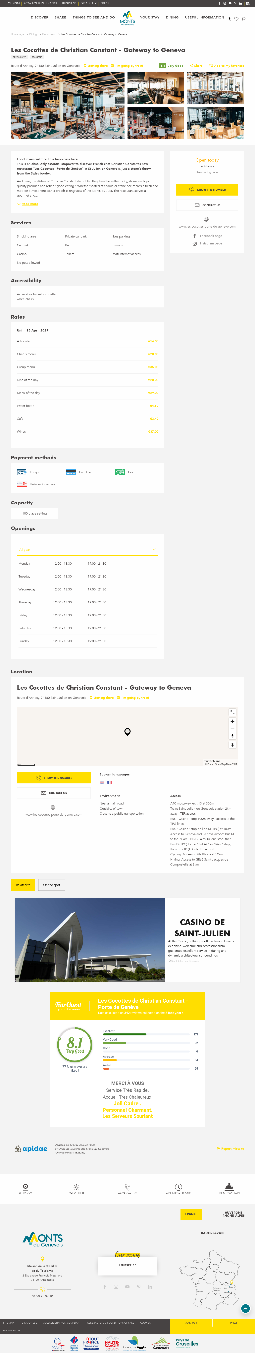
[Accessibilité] (229, 18)
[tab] (83, 549)
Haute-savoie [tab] (212, 1233)
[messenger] (245, 1312)
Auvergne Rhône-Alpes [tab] (234, 1214)
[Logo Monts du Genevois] (42, 1239)
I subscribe (127, 1265)
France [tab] (191, 1214)
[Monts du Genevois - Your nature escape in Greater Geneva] (127, 18)
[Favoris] (237, 19)
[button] (243, 18)
